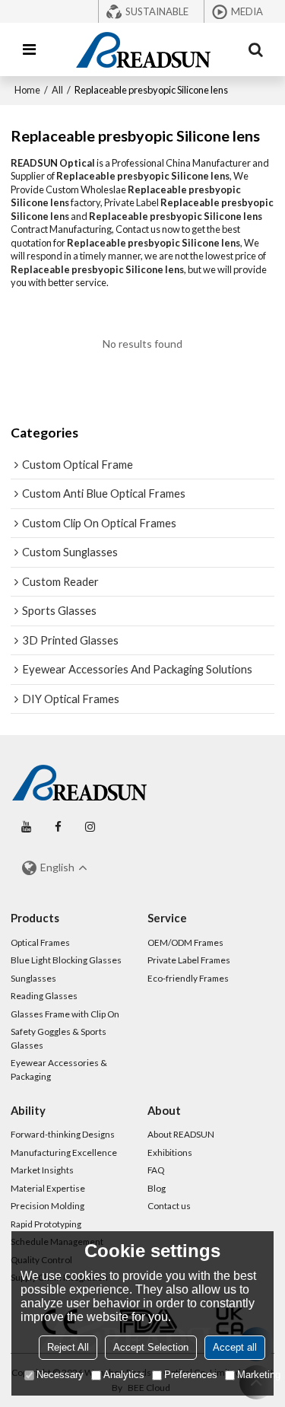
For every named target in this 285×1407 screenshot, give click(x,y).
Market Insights (42, 1170)
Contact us (169, 1205)
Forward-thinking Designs (63, 1134)
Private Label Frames (188, 960)
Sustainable (156, 11)
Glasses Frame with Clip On (65, 1014)
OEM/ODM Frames (185, 942)
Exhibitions (169, 1152)
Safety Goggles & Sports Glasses (58, 1038)
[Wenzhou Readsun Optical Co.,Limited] (142, 49)
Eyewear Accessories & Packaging (59, 1069)
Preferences (190, 1374)
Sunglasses (33, 978)
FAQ (155, 1170)
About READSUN (180, 1134)
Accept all (235, 1347)
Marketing (258, 1374)
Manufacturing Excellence (64, 1152)
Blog (156, 1188)
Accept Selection (150, 1347)
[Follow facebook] (58, 827)
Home (27, 90)
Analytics (123, 1374)
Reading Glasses (44, 995)
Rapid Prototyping (46, 1224)
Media (247, 11)
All (57, 90)
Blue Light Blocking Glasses (66, 960)
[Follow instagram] (90, 827)
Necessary (60, 1374)
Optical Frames (40, 942)
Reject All (68, 1347)
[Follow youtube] (26, 827)
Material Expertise (48, 1188)
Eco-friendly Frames (188, 978)
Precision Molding (47, 1205)
